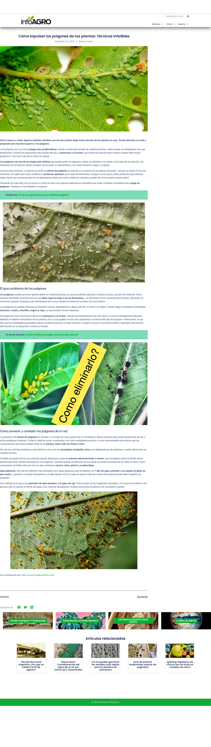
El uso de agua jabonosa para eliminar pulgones (44, 195)
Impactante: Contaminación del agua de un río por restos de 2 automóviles (68, 665)
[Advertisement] (189, 55)
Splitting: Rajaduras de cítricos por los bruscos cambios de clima (179, 664)
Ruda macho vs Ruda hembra (80, 620)
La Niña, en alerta (186, 620)
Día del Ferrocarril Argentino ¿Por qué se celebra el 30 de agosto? (31, 665)
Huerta (181, 24)
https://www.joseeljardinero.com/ (38, 575)
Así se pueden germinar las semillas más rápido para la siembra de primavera (105, 665)
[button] (188, 16)
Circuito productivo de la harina (133, 620)
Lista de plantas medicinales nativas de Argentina (142, 664)
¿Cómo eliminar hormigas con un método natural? (52, 334)
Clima (169, 24)
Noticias (156, 24)
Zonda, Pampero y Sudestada (27, 620)
